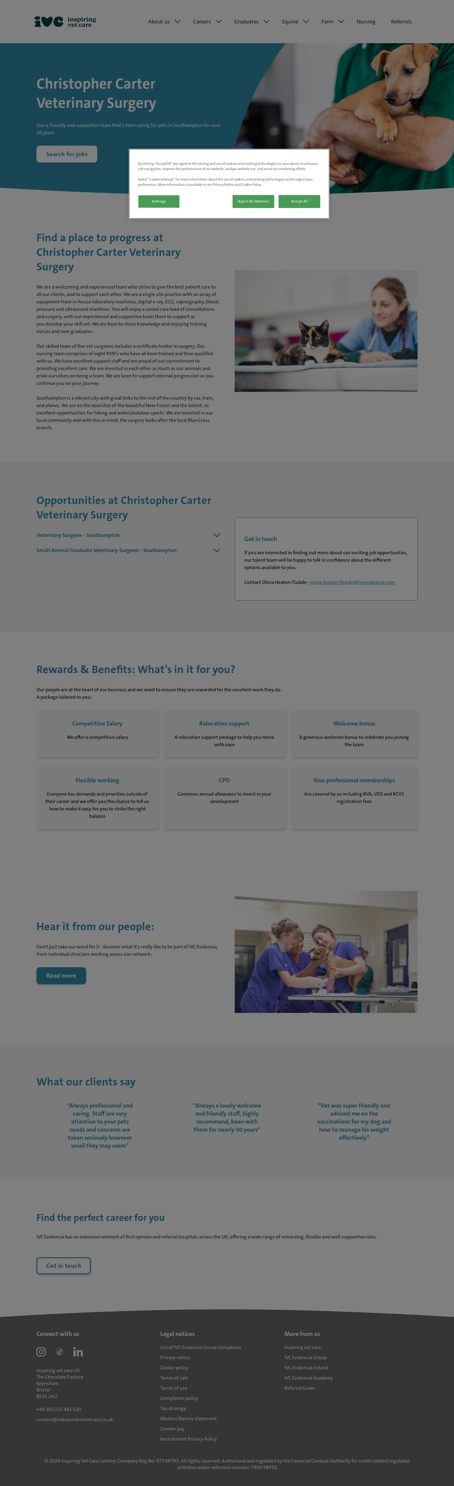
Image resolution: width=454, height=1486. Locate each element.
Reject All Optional (253, 201)
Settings (159, 201)
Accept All (299, 201)
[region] (229, 184)
